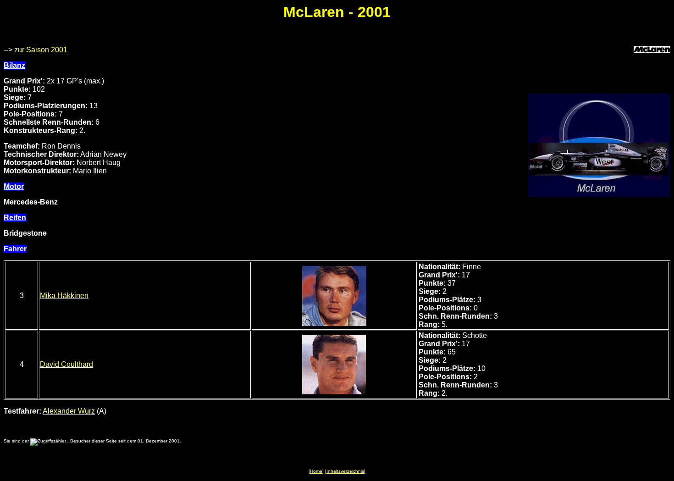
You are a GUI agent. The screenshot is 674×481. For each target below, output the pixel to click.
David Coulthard (66, 364)
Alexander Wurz (69, 411)
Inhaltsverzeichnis (345, 471)
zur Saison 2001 (40, 50)
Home (316, 471)
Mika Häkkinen (64, 295)
